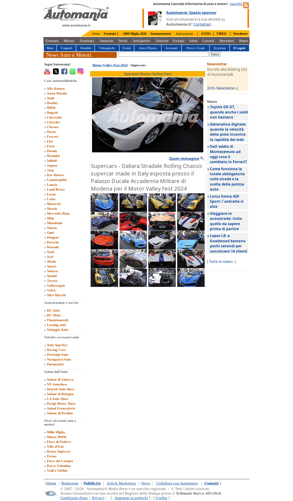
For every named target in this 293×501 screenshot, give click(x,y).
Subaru (52, 271)
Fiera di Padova (59, 442)
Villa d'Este (55, 446)
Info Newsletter (221, 88)
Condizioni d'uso (74, 498)
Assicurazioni (184, 33)
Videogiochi (107, 48)
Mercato (69, 41)
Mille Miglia (56, 432)
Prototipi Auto (57, 354)
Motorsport (227, 41)
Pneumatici (55, 364)
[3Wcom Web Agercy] (50, 495)
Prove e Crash (196, 48)
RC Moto (54, 315)
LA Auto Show (57, 399)
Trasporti (66, 48)
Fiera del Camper (60, 461)
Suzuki (52, 276)
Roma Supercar (59, 451)
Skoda (51, 261)
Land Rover (56, 189)
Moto (50, 48)
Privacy (98, 498)
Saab (50, 252)
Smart (51, 266)
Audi (50, 98)
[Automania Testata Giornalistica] (76, 20)
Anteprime (106, 41)
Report (243, 41)
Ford (50, 146)
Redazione (70, 483)
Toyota (52, 281)
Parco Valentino (59, 466)
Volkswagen (56, 285)
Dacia (51, 132)
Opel (50, 232)
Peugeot (53, 237)
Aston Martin (57, 93)
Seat (50, 257)
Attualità (85, 48)
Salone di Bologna (60, 394)
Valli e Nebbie (57, 470)
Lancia (52, 184)
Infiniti (52, 160)
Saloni (193, 41)
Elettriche (162, 41)
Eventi (126, 48)
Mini (50, 218)
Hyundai (53, 156)
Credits (161, 498)
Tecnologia (87, 41)
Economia (52, 41)
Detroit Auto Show (61, 389)
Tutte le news (220, 261)
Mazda (52, 208)
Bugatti (52, 112)
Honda (52, 151)
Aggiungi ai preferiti (131, 498)
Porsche (53, 242)
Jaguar (52, 165)
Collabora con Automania (177, 483)
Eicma (52, 456)
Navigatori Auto (59, 359)
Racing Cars (56, 350)
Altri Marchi (56, 295)
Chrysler (53, 122)
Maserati (53, 204)
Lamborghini (57, 180)
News (145, 483)
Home (96, 33)
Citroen (52, 127)
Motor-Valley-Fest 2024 (110, 65)
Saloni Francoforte (61, 408)
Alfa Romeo (56, 88)
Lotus (51, 199)
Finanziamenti (57, 320)
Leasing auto (56, 325)
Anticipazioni (141, 41)
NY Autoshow (57, 384)
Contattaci (202, 24)
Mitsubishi (54, 223)
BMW (51, 108)
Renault (53, 247)
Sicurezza (219, 48)
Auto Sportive (57, 345)
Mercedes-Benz (58, 213)
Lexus (51, 194)
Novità (123, 41)
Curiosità (208, 41)
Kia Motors (55, 175)
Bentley (52, 103)
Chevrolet (54, 117)
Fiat (50, 141)
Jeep (50, 170)
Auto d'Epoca (148, 48)
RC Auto (53, 310)
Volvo (51, 290)
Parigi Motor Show (61, 403)
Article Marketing (121, 483)
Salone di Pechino (60, 413)
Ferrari (52, 136)
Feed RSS (236, 4)
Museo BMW (57, 437)
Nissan (52, 228)
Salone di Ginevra (60, 379)
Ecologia (178, 41)
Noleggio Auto (57, 329)
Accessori (171, 48)
